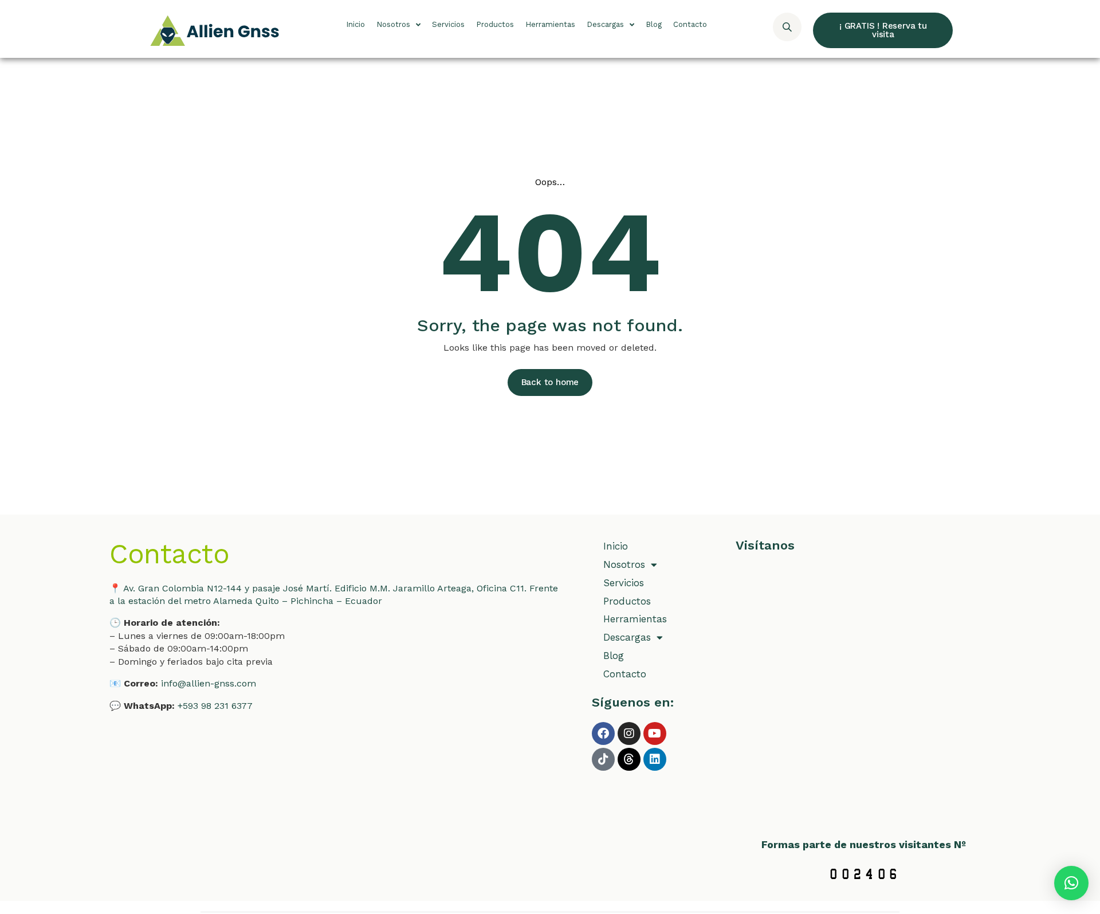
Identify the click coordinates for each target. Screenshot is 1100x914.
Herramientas (550, 24)
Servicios (448, 24)
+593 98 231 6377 (215, 705)
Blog (654, 24)
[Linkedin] (654, 759)
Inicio (355, 24)
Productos (495, 24)
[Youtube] (654, 733)
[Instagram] (629, 733)
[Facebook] (603, 733)
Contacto (690, 24)
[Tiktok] (603, 759)
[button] (1071, 883)
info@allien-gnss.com (208, 683)
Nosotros (393, 24)
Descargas (605, 24)
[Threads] (629, 759)
